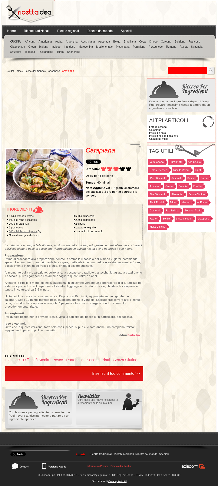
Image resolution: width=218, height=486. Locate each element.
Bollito (166, 218)
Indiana (43, 46)
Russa (184, 46)
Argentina (71, 41)
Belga (116, 41)
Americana (45, 41)
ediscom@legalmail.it (97, 475)
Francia (183, 186)
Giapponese (17, 46)
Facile (153, 218)
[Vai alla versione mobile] (54, 466)
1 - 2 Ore (12, 360)
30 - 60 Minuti (157, 194)
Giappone (203, 218)
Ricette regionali (68, 31)
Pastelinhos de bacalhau (163, 135)
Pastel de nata (157, 132)
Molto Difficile (157, 226)
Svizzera (15, 51)
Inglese (56, 46)
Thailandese (45, 51)
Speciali (126, 31)
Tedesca (29, 51)
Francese (194, 41)
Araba (58, 41)
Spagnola (196, 46)
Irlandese (69, 46)
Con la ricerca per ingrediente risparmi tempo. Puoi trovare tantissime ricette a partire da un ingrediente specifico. (180, 105)
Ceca (142, 41)
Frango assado (158, 126)
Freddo (197, 186)
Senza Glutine (196, 194)
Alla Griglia (194, 162)
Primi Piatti (176, 162)
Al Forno (202, 202)
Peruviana (139, 46)
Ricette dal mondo (100, 31)
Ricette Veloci (181, 170)
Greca (32, 46)
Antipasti (176, 178)
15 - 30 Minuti (157, 178)
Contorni (155, 210)
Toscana (154, 186)
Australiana (88, 41)
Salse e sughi (184, 218)
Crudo (169, 186)
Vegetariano (157, 162)
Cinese (153, 41)
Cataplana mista (158, 138)
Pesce (191, 178)
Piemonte (176, 194)
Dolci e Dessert (158, 170)
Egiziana (180, 41)
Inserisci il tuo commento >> (116, 373)
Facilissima (172, 210)
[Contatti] (23, 466)
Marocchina (86, 46)
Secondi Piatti (193, 210)
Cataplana (155, 129)
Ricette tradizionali (36, 31)
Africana (30, 41)
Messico (186, 202)
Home (11, 31)
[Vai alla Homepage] (30, 12)
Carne (204, 178)
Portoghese (156, 46)
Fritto (173, 202)
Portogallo (74, 360)
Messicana (122, 46)
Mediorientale (104, 46)
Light (198, 170)
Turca (60, 51)
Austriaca (104, 41)
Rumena (171, 46)
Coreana (166, 41)
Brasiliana (130, 41)
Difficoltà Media (36, 360)
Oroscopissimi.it (117, 481)
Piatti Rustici (157, 202)
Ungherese (73, 51)
